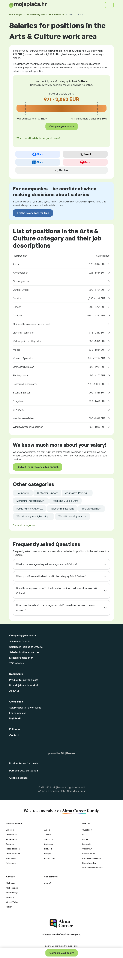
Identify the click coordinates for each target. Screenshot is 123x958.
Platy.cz (48, 849)
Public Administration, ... (29, 508)
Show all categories (24, 525)
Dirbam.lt (86, 844)
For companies (17, 713)
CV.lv (84, 834)
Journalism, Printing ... (77, 492)
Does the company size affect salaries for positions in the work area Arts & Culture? (56, 591)
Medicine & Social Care (65, 500)
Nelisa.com (11, 863)
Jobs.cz (10, 830)
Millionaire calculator (21, 657)
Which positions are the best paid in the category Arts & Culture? (51, 576)
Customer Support (47, 492)
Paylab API (15, 718)
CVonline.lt (87, 830)
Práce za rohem (13, 853)
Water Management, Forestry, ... (33, 516)
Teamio (47, 834)
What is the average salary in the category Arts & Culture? (46, 564)
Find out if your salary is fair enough (37, 466)
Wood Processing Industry (72, 516)
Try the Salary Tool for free (33, 212)
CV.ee (85, 839)
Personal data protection (23, 770)
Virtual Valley (12, 902)
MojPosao (10, 883)
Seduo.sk (48, 844)
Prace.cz (10, 844)
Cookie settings (18, 777)
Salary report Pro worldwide (25, 707)
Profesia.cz (11, 839)
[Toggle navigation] (109, 5)
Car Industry (22, 492)
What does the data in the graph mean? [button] (38, 138)
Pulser (9, 907)
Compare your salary (61, 952)
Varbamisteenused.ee (92, 867)
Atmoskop (11, 858)
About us (14, 690)
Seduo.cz (48, 839)
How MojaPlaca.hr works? (23, 685)
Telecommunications (62, 508)
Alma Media (73, 791)
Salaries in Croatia (19, 641)
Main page (15, 14)
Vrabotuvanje (12, 892)
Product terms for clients (23, 679)
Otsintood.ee (88, 853)
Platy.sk (47, 853)
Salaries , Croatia (45, 14)
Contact (14, 735)
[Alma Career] (61, 923)
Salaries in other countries (24, 652)
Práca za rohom (13, 849)
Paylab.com (49, 858)
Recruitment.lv (89, 863)
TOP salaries (16, 663)
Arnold (47, 830)
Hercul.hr (10, 897)
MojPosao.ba (12, 888)
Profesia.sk (11, 834)
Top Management (91, 508)
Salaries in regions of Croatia (26, 646)
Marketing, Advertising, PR (30, 500)
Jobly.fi (47, 883)
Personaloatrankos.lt (92, 858)
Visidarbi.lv (87, 849)
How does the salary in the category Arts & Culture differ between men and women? (56, 608)
